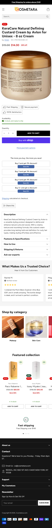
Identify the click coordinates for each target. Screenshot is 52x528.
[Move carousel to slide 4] (28, 433)
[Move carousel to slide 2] (25, 433)
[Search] (47, 16)
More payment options (26, 148)
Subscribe (44, 503)
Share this (10, 206)
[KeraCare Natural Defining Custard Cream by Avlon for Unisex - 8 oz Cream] (26, 75)
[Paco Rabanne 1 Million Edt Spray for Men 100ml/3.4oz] (13, 370)
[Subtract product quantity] (4, 133)
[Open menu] (3, 9)
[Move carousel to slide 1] (23, 433)
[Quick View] (21, 362)
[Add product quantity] (13, 133)
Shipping (5, 198)
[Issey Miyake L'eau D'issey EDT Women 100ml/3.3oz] (36, 370)
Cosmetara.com (21, 513)
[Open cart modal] (48, 9)
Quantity (5, 128)
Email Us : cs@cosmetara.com (18, 466)
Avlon (6, 40)
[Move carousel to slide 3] (26, 433)
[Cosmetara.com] (26, 9)
